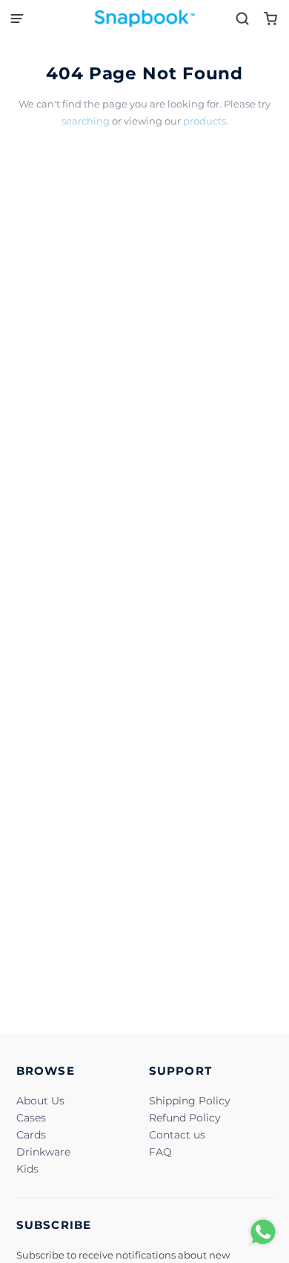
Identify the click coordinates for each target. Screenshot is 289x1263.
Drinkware (43, 1151)
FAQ (160, 1151)
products (204, 121)
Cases (31, 1117)
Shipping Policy (189, 1100)
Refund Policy (185, 1117)
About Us (40, 1100)
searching (86, 121)
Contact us (177, 1134)
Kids (27, 1169)
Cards (31, 1134)
